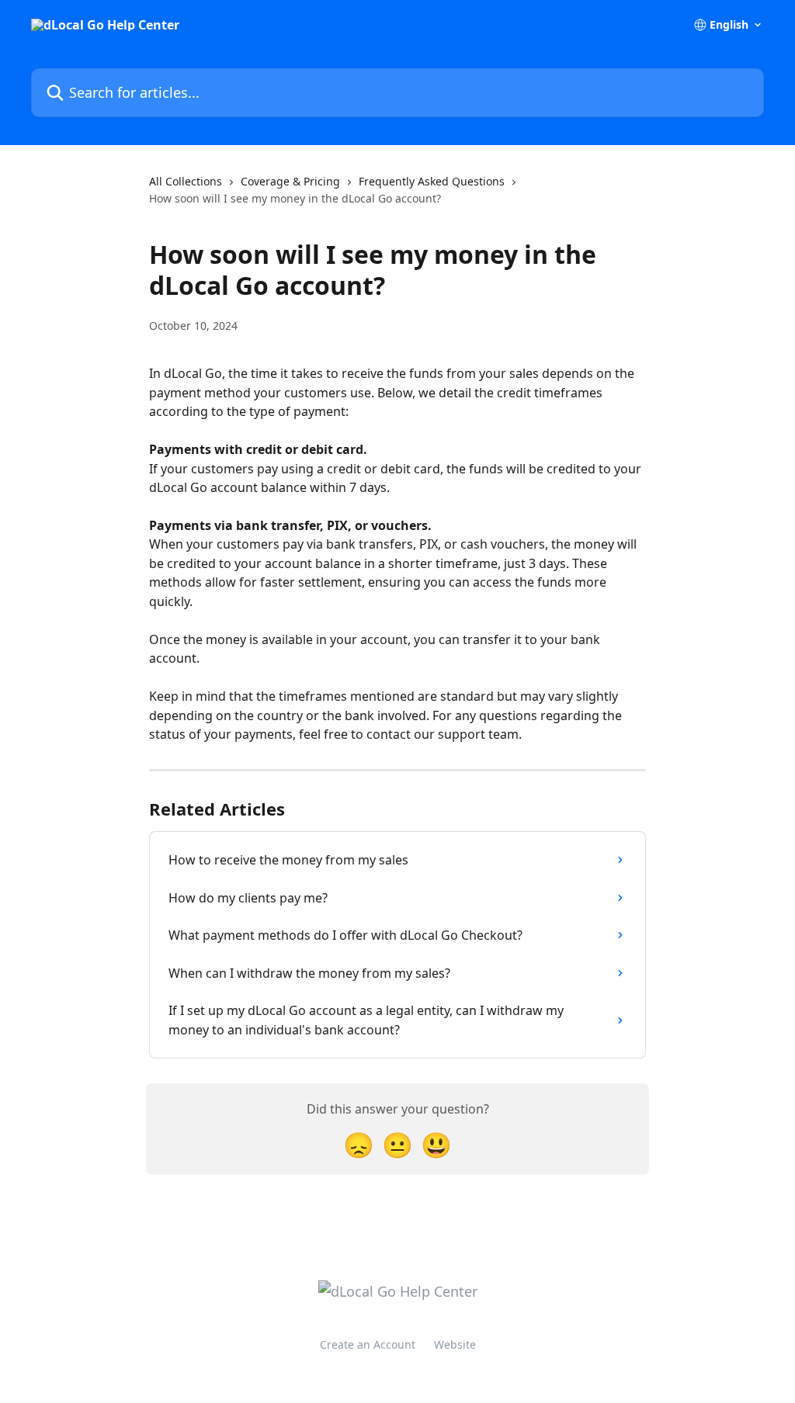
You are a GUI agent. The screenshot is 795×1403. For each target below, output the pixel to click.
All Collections (185, 181)
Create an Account (367, 1344)
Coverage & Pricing (290, 181)
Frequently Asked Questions (432, 181)
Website (455, 1344)
